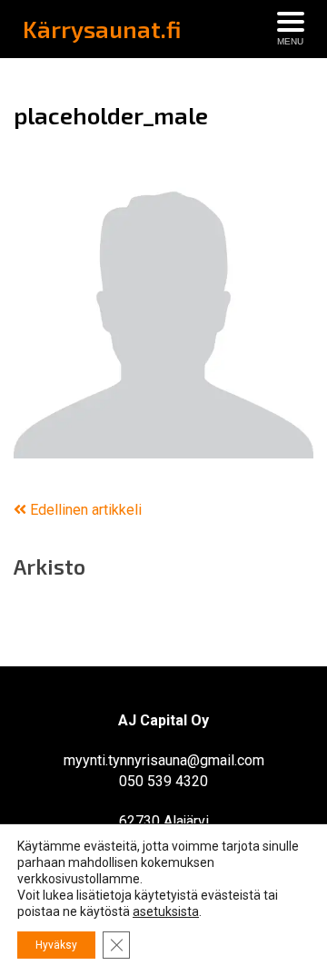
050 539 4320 (163, 781)
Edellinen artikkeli (84, 509)
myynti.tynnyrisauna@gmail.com (164, 760)
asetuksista (166, 911)
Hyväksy (56, 945)
